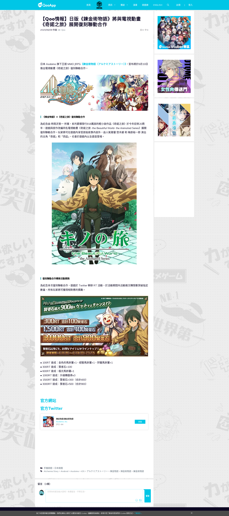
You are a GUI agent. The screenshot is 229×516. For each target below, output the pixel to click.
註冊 (178, 5)
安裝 (140, 422)
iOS (83, 471)
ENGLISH (157, 5)
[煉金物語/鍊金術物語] (94, 422)
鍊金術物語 (138, 471)
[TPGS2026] (99, 5)
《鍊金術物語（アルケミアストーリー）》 (103, 64)
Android (64, 471)
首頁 (88, 5)
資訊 (110, 5)
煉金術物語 (126, 471)
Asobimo (74, 471)
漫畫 (135, 5)
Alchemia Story (51, 471)
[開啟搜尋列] (168, 5)
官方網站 (48, 400)
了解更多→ (138, 513)
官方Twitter (51, 408)
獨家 (123, 5)
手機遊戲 (48, 468)
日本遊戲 (58, 468)
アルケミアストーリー (97, 471)
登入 (190, 5)
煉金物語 (114, 471)
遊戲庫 (145, 5)
